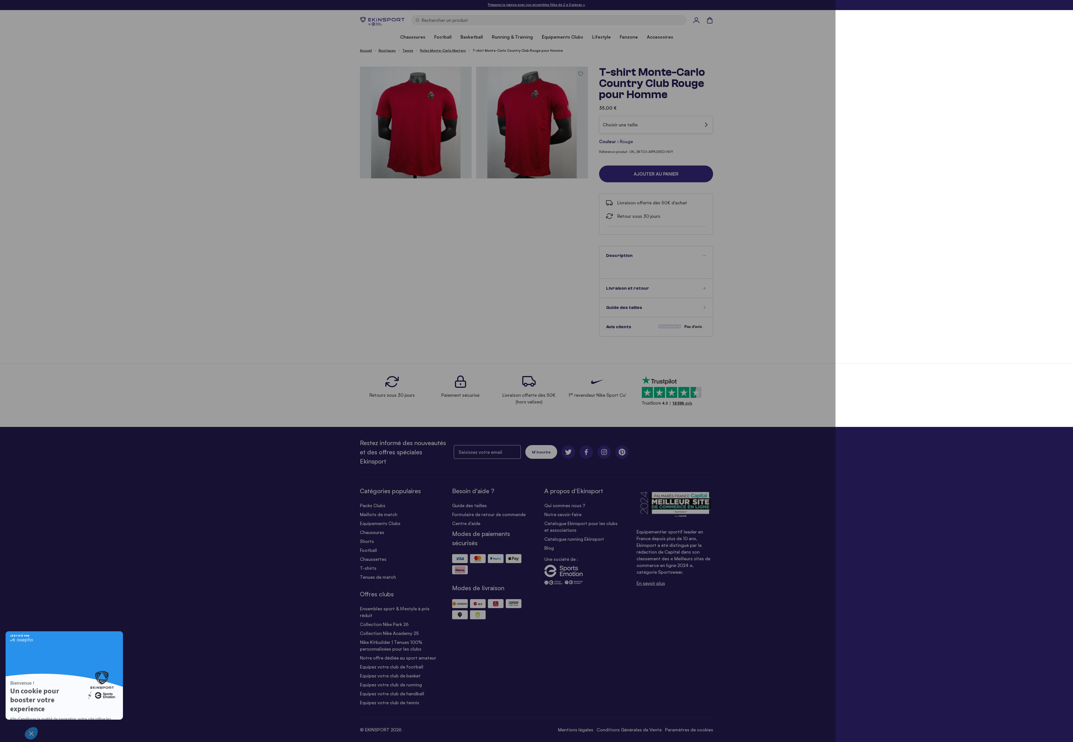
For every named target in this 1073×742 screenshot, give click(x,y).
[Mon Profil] (696, 20)
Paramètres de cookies (689, 729)
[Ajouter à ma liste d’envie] (580, 74)
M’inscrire (541, 452)
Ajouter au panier (656, 174)
